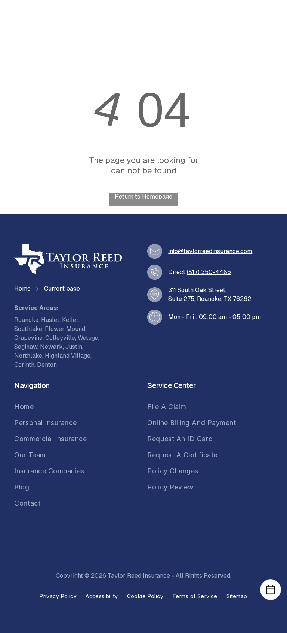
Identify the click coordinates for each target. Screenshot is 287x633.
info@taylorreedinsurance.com (210, 251)
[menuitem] (50, 407)
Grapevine (28, 338)
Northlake (28, 356)
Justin (73, 347)
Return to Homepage (143, 196)
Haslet (50, 320)
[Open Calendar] (270, 589)
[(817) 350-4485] (155, 272)
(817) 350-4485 (209, 272)
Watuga (88, 338)
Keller (70, 320)
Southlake (28, 329)
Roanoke (26, 320)
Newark (51, 347)
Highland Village (67, 356)
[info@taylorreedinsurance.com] (154, 250)
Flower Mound (65, 329)
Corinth (24, 365)
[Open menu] (258, 21)
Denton (47, 365)
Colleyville (60, 338)
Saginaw (25, 347)
